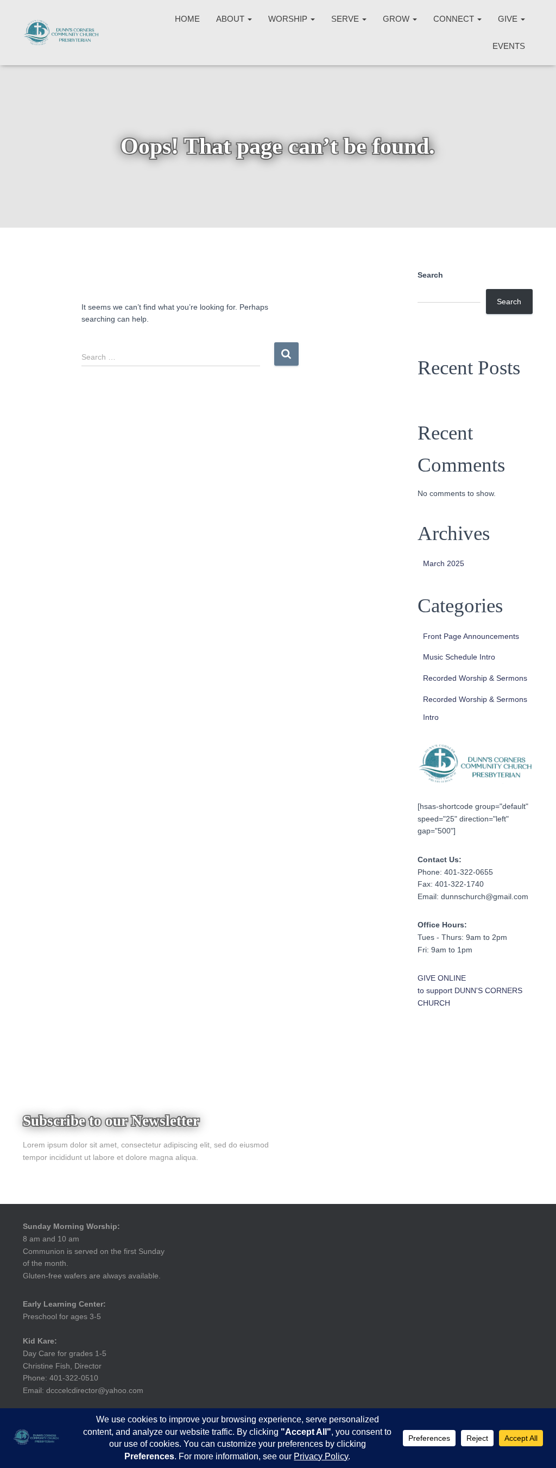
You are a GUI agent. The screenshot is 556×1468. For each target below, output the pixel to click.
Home (187, 18)
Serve (346, 18)
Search (430, 275)
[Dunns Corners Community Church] (61, 32)
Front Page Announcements (471, 636)
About (231, 18)
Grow (397, 18)
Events (508, 46)
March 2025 (443, 563)
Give (509, 18)
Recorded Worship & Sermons (475, 678)
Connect (454, 18)
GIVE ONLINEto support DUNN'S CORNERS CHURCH (470, 990)
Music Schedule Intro (459, 657)
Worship (288, 18)
